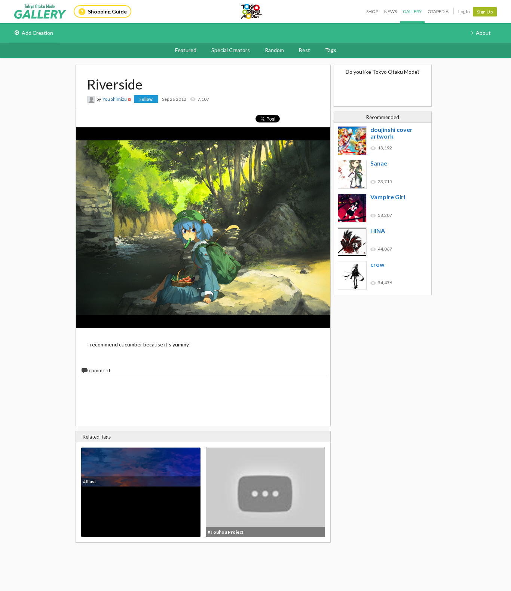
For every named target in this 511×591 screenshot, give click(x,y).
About (483, 33)
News (390, 11)
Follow (146, 99)
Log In (464, 11)
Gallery (412, 11)
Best (304, 50)
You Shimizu (114, 99)
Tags (330, 50)
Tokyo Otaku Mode (252, 11)
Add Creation (37, 33)
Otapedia (438, 11)
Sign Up (485, 12)
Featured (185, 50)
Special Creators (230, 50)
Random (274, 50)
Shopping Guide (107, 11)
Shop (372, 11)
